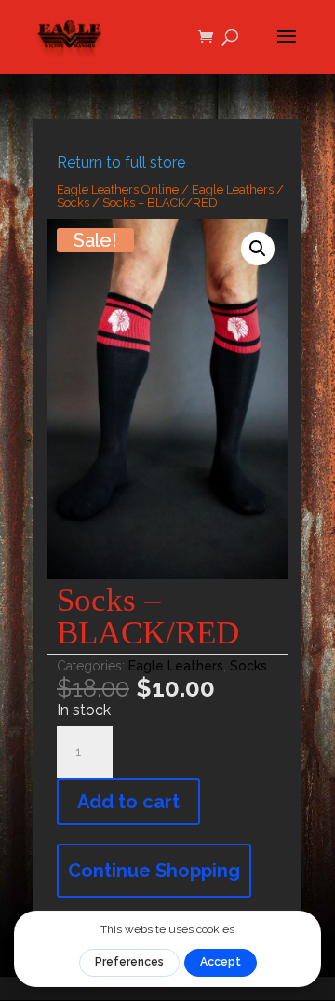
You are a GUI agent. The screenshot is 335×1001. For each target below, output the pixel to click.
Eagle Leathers (233, 189)
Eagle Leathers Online (118, 189)
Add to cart (128, 802)
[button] (258, 248)
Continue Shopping (154, 870)
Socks (73, 203)
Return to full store (121, 162)
